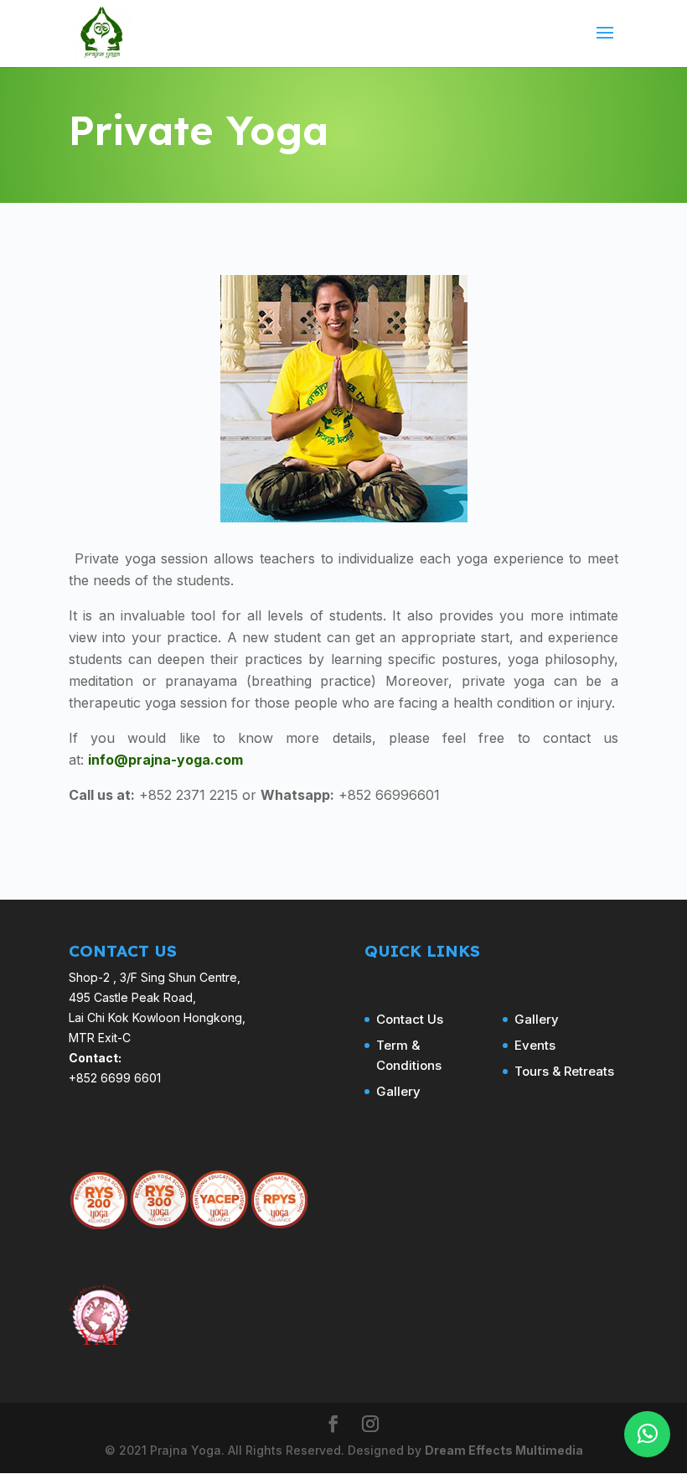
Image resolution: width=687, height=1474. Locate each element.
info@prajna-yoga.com (165, 759)
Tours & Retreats (564, 1071)
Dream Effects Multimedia (504, 1450)
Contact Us (409, 1019)
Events (534, 1045)
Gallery (398, 1091)
